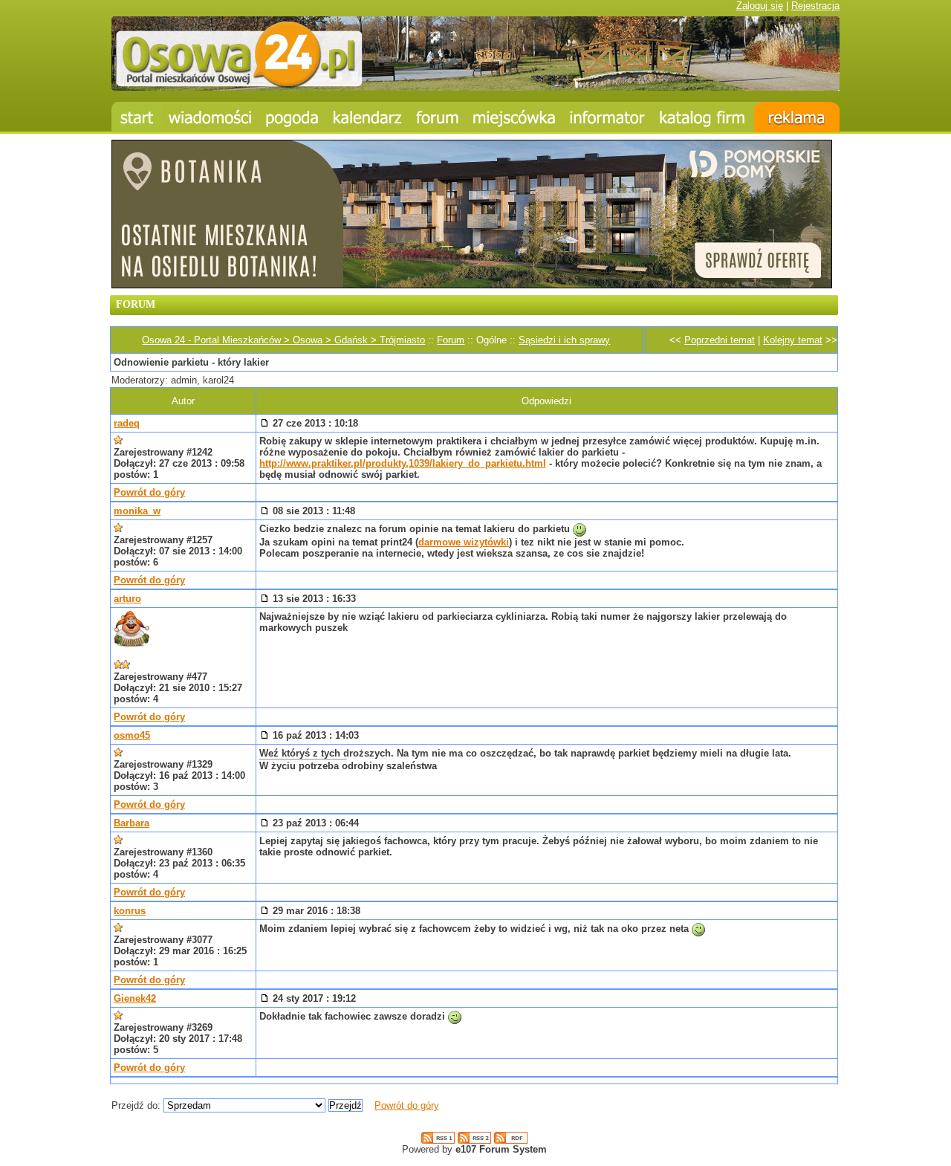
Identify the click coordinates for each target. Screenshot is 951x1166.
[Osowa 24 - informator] (607, 117)
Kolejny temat (792, 340)
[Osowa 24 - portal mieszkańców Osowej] (475, 87)
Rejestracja (815, 5)
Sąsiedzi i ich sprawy (564, 340)
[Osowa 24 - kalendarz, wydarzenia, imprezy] (367, 117)
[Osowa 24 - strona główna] (136, 117)
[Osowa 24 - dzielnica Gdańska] (514, 117)
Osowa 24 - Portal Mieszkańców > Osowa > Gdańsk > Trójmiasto (283, 340)
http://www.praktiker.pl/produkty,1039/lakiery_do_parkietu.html (402, 463)
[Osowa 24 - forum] (437, 117)
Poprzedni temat (719, 340)
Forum (450, 340)
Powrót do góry (149, 492)
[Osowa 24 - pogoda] (292, 117)
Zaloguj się (759, 5)
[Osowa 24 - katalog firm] (703, 117)
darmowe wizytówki (463, 542)
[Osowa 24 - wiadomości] (210, 117)
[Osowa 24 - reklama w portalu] (797, 117)
